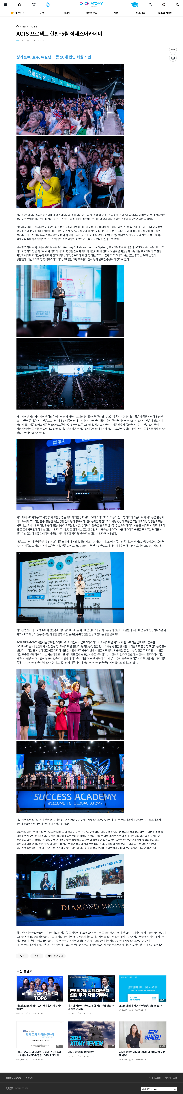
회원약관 (29, 1078)
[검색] (177, 5)
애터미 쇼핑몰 (155, 1077)
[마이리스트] (150, 4)
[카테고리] (5, 5)
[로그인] (164, 5)
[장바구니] (34, 5)
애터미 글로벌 (171, 1077)
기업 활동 (33, 26)
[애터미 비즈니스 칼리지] (134, 5)
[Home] (19, 5)
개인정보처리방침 (13, 1078)
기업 (24, 26)
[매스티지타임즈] (48, 5)
